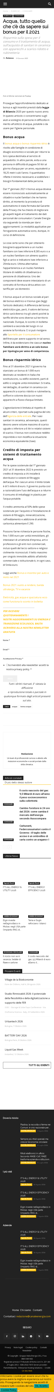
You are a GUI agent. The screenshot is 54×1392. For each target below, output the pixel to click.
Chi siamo (25, 1310)
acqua (14, 706)
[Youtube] (47, 1336)
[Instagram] (15, 1336)
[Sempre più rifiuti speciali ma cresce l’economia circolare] (10, 1143)
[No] (18, 1390)
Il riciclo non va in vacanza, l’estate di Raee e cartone (12, 959)
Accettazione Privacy (13, 658)
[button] (5, 4)
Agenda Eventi (9, 883)
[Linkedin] (34, 719)
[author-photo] (27, 749)
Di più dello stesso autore (18, 782)
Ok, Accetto (41, 1386)
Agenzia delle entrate (19, 416)
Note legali (18, 1347)
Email (6, 649)
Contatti (37, 1310)
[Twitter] (13, 719)
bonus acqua (26, 706)
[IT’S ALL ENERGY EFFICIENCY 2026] (39, 877)
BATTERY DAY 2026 (16, 1035)
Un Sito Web (27, 1371)
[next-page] (10, 847)
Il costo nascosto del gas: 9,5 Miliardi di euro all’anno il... (39, 959)
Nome (6, 640)
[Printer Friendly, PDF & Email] (42, 610)
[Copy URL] (47, 719)
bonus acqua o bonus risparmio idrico (26, 143)
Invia (10, 678)
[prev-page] (5, 847)
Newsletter (27, 1350)
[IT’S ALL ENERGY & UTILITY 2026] (14, 877)
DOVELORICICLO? (28, 1131)
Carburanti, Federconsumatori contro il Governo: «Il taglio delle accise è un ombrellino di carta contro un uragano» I (35, 832)
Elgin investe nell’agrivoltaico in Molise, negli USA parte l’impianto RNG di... (35, 1210)
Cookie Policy (8, 1390)
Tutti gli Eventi (38, 1065)
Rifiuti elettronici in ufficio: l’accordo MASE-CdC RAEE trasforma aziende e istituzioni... (35, 1156)
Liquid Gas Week (14, 1049)
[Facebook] (6, 719)
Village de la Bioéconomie (19, 979)
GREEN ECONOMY (11, 916)
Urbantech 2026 (14, 1021)
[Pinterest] (20, 719)
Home (5, 11)
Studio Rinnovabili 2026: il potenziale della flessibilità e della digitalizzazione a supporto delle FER (27, 998)
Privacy (8, 1347)
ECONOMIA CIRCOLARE (13, 952)
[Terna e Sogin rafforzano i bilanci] (39, 910)
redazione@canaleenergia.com (33, 1316)
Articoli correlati (13, 778)
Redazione (10, 58)
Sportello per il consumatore (24, 334)
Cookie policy (31, 1347)
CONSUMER (27, 11)
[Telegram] (41, 719)
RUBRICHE (15, 11)
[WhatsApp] (27, 719)
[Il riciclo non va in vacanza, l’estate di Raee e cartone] (14, 946)
